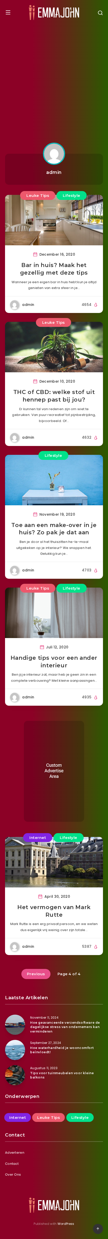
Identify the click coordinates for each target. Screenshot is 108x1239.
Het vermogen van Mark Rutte (54, 911)
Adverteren (14, 1152)
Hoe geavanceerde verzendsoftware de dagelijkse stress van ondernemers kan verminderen (65, 1027)
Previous (36, 973)
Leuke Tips (37, 195)
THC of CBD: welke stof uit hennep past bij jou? (54, 396)
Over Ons (13, 1174)
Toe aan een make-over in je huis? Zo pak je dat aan (53, 529)
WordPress (66, 1224)
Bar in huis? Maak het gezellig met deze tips (54, 269)
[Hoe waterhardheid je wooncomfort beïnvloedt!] (15, 1050)
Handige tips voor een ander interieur (54, 661)
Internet (37, 837)
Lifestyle (71, 195)
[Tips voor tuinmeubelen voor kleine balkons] (15, 1075)
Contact (12, 1163)
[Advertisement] (54, 82)
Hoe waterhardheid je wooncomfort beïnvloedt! (62, 1050)
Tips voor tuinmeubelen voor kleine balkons (62, 1075)
